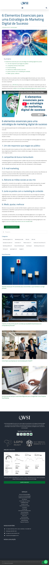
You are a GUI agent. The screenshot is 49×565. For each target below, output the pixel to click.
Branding (29, 245)
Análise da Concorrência (39, 242)
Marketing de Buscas (39, 245)
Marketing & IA (19, 239)
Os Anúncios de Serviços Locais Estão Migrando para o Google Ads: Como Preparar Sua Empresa (24, 397)
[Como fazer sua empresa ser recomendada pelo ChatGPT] (24, 345)
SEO (27, 239)
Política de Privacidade (8, 563)
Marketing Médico (7, 245)
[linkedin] (27, 434)
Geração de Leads (7, 242)
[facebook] (18, 434)
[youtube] (31, 434)
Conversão (18, 242)
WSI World (15, 84)
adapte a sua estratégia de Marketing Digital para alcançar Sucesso (29, 88)
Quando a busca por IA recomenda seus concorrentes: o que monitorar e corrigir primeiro (23, 287)
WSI (33, 239)
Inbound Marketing (19, 245)
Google (21, 249)
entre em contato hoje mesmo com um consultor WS (19, 221)
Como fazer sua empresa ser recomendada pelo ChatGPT (17, 361)
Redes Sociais (27, 242)
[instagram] (24, 434)
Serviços (5, 249)
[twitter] (21, 434)
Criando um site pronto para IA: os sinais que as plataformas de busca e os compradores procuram (21, 324)
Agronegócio (13, 249)
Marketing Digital (14, 27)
